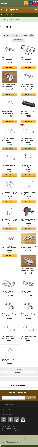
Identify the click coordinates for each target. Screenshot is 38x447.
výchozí (6, 35)
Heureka (22, 417)
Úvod (2, 15)
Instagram (16, 417)
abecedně (16, 35)
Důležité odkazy (8, 405)
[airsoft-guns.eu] (31, 3)
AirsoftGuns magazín (19, 385)
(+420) (13, 430)
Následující (18, 372)
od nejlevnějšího (28, 35)
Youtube (3, 417)
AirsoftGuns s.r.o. (7, 3)
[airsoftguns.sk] (35, 3)
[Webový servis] (12, 442)
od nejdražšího (18, 40)
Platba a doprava (9, 410)
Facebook (10, 417)
